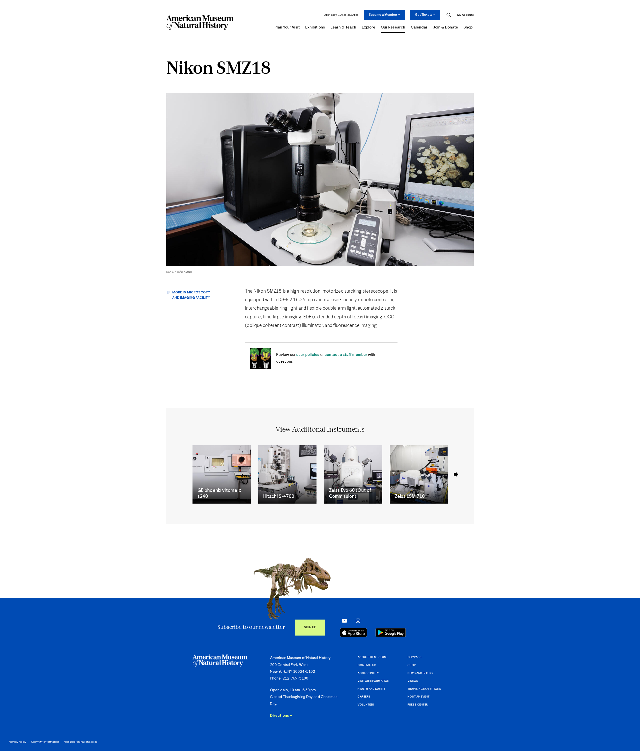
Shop (412, 665)
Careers (364, 696)
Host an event (419, 696)
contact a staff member (345, 355)
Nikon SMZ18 (218, 69)
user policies (307, 355)
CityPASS (415, 657)
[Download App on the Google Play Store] (391, 632)
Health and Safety (372, 689)
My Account (465, 14)
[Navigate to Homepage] (200, 22)
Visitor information (373, 681)
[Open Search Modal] (448, 15)
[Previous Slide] (456, 474)
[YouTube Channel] (343, 621)
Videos (413, 681)
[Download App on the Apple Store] (353, 632)
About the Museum (372, 657)
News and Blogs (420, 673)
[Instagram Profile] (356, 621)
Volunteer (366, 704)
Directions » (281, 716)
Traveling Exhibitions (424, 689)
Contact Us (367, 665)
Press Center (418, 704)
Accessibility (368, 673)
